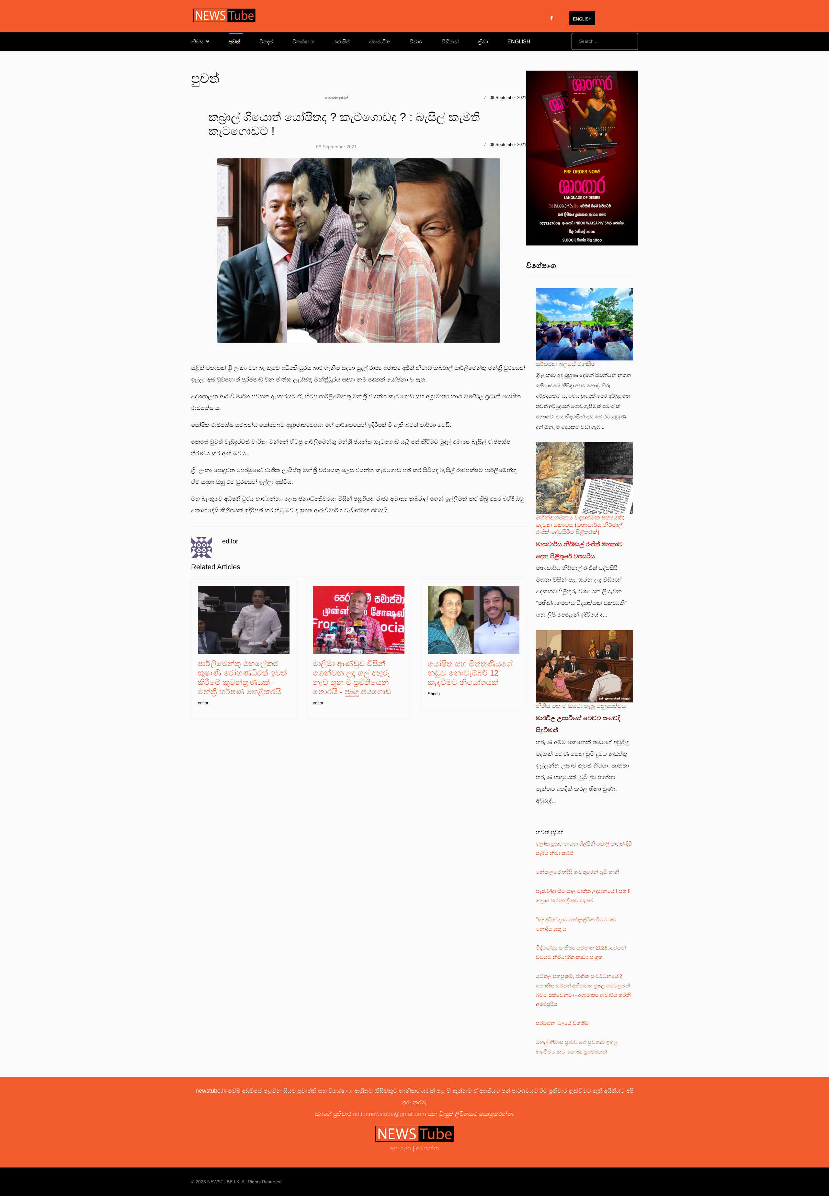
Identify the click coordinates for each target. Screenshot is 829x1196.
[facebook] (551, 18)
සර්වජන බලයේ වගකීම (565, 363)
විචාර (416, 41)
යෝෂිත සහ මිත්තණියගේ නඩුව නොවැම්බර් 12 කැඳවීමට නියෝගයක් (470, 673)
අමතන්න (427, 1148)
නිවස (197, 41)
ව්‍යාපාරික (379, 41)
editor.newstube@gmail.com (389, 1114)
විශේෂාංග (303, 41)
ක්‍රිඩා (483, 41)
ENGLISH (518, 41)
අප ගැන (401, 1148)
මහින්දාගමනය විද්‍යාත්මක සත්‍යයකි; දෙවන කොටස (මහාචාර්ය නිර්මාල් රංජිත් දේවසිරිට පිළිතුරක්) (580, 524)
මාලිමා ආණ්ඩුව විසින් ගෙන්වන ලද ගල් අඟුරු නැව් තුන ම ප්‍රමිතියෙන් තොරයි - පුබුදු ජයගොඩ (352, 677)
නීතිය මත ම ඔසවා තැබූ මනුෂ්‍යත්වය (581, 705)
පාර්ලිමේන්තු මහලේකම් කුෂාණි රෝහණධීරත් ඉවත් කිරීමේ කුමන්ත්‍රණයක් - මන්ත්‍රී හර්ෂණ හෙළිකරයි (242, 677)
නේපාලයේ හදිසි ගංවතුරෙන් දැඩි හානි (577, 872)
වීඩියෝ (450, 41)
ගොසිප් (342, 41)
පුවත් (234, 41)
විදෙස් (266, 41)
